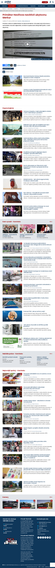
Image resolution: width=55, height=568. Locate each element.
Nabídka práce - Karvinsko (13, 354)
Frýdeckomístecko (22, 6)
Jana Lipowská (36, 418)
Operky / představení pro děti (26, 235)
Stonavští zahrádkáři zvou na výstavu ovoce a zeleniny (37, 374)
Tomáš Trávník (39, 170)
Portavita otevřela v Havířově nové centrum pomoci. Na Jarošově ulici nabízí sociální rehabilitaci (37, 415)
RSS (43, 566)
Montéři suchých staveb (10, 357)
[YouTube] (50, 538)
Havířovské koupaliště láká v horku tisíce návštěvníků (35, 298)
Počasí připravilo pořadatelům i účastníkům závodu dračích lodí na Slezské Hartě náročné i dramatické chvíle (37, 258)
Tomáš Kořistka (38, 114)
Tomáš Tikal (37, 274)
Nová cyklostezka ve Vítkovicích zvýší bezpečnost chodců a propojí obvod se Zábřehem (35, 167)
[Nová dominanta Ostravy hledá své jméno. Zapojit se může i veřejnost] (12, 80)
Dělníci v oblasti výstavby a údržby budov (42, 358)
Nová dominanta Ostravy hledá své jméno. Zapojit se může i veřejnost (36, 76)
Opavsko (33, 6)
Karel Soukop (35, 262)
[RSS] (48, 538)
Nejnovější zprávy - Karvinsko (14, 370)
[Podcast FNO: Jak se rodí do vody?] (12, 316)
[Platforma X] (43, 538)
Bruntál (30, 262)
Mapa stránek (49, 566)
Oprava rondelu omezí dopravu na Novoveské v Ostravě (34, 482)
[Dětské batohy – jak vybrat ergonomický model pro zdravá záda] (12, 184)
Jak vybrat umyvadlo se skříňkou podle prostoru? (35, 325)
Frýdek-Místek (32, 274)
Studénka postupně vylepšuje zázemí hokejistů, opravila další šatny (35, 152)
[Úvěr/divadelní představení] (44, 228)
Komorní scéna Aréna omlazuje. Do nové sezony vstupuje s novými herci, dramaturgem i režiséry (36, 207)
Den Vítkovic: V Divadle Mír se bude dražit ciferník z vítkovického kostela (36, 193)
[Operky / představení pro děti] (27, 228)
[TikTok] (45, 538)
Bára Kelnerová (26, 21)
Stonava (30, 377)
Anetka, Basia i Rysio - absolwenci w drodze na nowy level (36, 401)
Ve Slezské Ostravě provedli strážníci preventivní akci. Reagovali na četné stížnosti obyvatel (37, 244)
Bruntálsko (51, 6)
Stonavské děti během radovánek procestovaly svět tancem (33, 387)
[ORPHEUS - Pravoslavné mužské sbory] (10, 228)
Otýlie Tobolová (35, 404)
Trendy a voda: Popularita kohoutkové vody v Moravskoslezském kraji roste (37, 90)
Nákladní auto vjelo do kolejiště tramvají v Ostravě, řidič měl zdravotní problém (36, 125)
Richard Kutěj (39, 287)
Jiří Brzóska (34, 377)
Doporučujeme (8, 108)
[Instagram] (41, 538)
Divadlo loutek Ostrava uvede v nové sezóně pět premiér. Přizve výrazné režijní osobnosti (37, 469)
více (51, 221)
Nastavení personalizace (32, 566)
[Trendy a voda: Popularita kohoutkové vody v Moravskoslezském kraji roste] (12, 94)
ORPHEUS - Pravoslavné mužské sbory (10, 235)
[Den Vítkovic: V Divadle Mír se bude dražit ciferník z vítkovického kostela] (12, 197)
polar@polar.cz (43, 526)
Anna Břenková (37, 143)
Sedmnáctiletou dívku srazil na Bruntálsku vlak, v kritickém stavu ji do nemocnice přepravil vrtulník (36, 139)
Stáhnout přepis (36, 59)
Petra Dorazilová (36, 155)
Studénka (30, 155)
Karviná (34, 287)
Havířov (16, 8)
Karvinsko (12, 6)
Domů (4, 8)
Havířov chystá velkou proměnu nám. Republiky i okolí (35, 442)
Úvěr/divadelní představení (41, 235)
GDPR (39, 566)
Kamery (6, 497)
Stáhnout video (46, 59)
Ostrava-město (31, 114)
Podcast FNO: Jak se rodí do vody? (34, 311)
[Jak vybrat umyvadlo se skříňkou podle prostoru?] (12, 329)
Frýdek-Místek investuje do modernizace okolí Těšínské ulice (37, 271)
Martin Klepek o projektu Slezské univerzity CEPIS (36, 428)
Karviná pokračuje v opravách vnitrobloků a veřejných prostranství (37, 285)
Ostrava (4, 6)
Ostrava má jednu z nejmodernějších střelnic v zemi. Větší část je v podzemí (37, 112)
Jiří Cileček (36, 128)
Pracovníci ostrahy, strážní (26, 357)
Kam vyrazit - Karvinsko (12, 222)
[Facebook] (38, 538)
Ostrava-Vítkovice (32, 170)
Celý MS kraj (30, 128)
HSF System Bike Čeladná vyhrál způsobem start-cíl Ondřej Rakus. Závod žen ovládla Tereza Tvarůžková (36, 456)
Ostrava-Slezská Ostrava (37, 248)
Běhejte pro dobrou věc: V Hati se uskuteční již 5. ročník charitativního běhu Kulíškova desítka (37, 339)
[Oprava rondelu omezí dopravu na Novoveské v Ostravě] (12, 486)
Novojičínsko (41, 6)
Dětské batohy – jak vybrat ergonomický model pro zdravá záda (36, 180)
